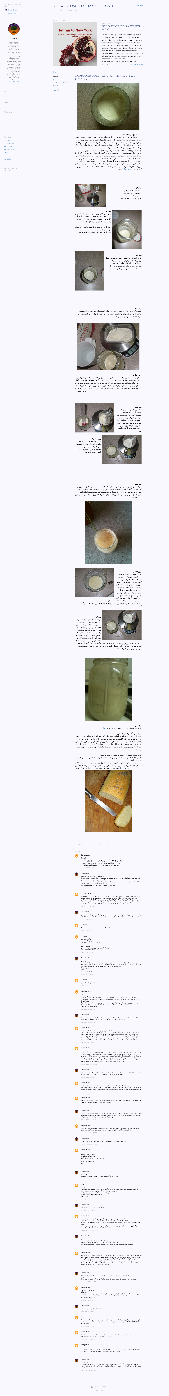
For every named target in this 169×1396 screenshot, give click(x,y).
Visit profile (14, 82)
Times (6, 156)
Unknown (84, 991)
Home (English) (12, 10)
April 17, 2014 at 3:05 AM (87, 1042)
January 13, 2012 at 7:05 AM (88, 888)
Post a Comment (80, 1375)
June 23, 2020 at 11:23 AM (88, 1354)
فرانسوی (55, 85)
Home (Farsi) (11, 13)
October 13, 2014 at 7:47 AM (88, 1119)
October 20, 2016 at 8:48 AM (89, 1247)
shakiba (83, 855)
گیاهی (55, 87)
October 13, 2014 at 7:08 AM (89, 1092)
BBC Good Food (9, 143)
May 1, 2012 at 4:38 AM (87, 919)
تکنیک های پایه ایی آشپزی (60, 82)
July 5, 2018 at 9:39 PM (87, 1300)
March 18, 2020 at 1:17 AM (88, 1339)
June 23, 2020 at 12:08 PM (88, 1370)
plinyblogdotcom (10, 149)
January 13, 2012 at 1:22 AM (88, 868)
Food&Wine (8, 146)
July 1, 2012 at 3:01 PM (87, 930)
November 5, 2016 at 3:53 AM (89, 1267)
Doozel (83, 873)
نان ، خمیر (56, 90)
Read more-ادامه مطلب (136, 64)
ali (81, 1184)
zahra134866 (85, 893)
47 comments (110, 65)
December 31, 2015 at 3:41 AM (89, 1166)
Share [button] (103, 65)
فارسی (75, 11)
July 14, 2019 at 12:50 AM (87, 1326)
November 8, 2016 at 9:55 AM (89, 1282)
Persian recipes (58, 80)
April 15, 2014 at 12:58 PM (88, 1022)
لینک (103, 728)
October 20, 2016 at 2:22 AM (89, 1230)
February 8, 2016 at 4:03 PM (89, 1210)
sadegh (83, 1345)
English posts (66, 11)
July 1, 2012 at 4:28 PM (87, 974)
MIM (82, 925)
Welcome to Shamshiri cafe (87, 6)
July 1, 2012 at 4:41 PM (87, 985)
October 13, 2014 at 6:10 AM (88, 1077)
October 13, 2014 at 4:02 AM (89, 1064)
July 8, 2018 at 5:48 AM (87, 1311)
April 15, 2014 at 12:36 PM (88, 1009)
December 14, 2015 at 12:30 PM (89, 1133)
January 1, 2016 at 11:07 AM (88, 1179)
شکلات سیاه (7, 159)
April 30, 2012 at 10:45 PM (88, 906)
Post (5, 153)
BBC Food (7, 140)
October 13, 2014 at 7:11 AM (88, 1105)
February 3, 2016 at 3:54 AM (88, 1199)
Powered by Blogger (100, 1386)
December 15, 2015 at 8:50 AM (89, 1144)
